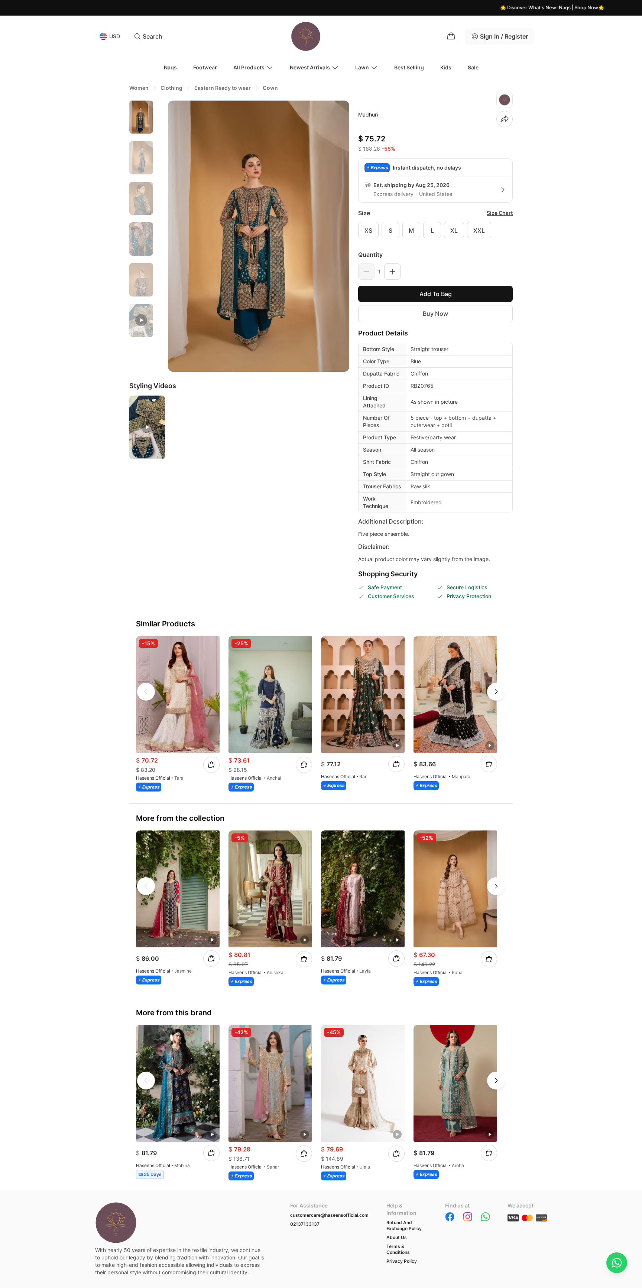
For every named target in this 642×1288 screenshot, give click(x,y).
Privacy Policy (401, 1261)
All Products (249, 67)
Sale (473, 67)
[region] (141, 227)
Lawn (362, 67)
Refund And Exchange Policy (404, 1225)
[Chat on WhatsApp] (616, 1262)
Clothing (171, 88)
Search (152, 36)
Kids (445, 67)
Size (364, 213)
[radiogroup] (435, 230)
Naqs (170, 67)
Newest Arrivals (310, 67)
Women (139, 88)
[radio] (368, 230)
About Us (396, 1237)
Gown (270, 88)
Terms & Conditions (398, 1249)
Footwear (205, 67)
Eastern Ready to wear (222, 88)
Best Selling (409, 67)
